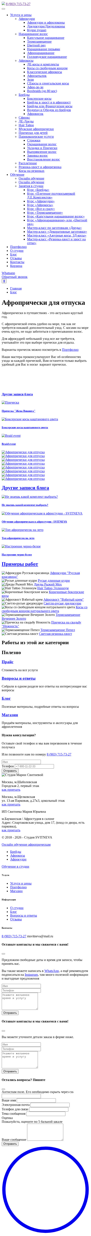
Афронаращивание (40, 53)
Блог (13, 254)
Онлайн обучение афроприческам (26, 844)
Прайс (7, 662)
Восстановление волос (43, 159)
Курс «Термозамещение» (45, 212)
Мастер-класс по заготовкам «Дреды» (54, 228)
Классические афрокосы (44, 72)
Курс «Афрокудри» (41, 201)
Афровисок (35, 114)
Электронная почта (16, 1105)
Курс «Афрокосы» (40, 205)
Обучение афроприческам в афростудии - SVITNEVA (34, 521)
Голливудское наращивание (47, 57)
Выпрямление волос (42, 152)
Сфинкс (24, 117)
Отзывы (16, 258)
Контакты (17, 262)
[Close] (3, 953)
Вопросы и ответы (19, 678)
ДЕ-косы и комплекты (43, 64)
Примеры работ (20, 564)
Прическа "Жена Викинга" (18, 410)
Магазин (10, 715)
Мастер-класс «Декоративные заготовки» (57, 231)
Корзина (16, 266)
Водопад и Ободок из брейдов (49, 110)
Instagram (31, 974)
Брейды (24, 95)
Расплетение (28, 163)
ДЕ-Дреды (26, 121)
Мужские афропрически (36, 129)
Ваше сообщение (14, 1139)
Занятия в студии (31, 186)
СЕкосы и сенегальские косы (48, 83)
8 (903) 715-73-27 (18, 4)
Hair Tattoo (26, 125)
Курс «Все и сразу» (41, 209)
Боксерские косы (39, 98)
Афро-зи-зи (35, 87)
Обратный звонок (15, 277)
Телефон (8, 766)
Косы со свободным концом (47, 68)
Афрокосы (26, 60)
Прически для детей (33, 133)
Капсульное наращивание (45, 37)
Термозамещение (39, 41)
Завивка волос (37, 155)
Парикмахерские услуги (36, 136)
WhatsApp (51, 971)
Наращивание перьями (43, 49)
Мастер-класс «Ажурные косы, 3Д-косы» (56, 235)
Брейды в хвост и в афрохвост (49, 102)
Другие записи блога (17, 394)
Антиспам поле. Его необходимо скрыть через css (37, 1092)
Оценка (7, 1118)
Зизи (30, 79)
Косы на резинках (31, 171)
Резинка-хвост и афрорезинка (40, 167)
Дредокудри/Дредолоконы (46, 26)
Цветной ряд (36, 45)
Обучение (17, 174)
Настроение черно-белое (17, 554)
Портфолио (18, 247)
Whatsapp (8, 273)
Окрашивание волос (42, 144)
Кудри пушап (36, 30)
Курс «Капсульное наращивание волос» (56, 216)
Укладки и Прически (42, 148)
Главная (16, 288)
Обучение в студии (15, 866)
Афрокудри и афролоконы (46, 22)
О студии (16, 250)
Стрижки (33, 140)
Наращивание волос (33, 34)
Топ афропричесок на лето (18, 538)
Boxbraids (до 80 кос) (42, 91)
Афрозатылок (37, 76)
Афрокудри (27, 18)
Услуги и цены (21, 15)
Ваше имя (9, 1100)
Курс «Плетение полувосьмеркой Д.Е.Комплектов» (51, 195)
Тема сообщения (13, 1113)
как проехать (11, 789)
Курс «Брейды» (38, 190)
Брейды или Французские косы (49, 106)
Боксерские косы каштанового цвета (25, 427)
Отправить (10, 1012)
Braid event (9, 443)
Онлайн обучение (31, 178)
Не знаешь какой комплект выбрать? (25, 504)
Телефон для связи (15, 1109)
